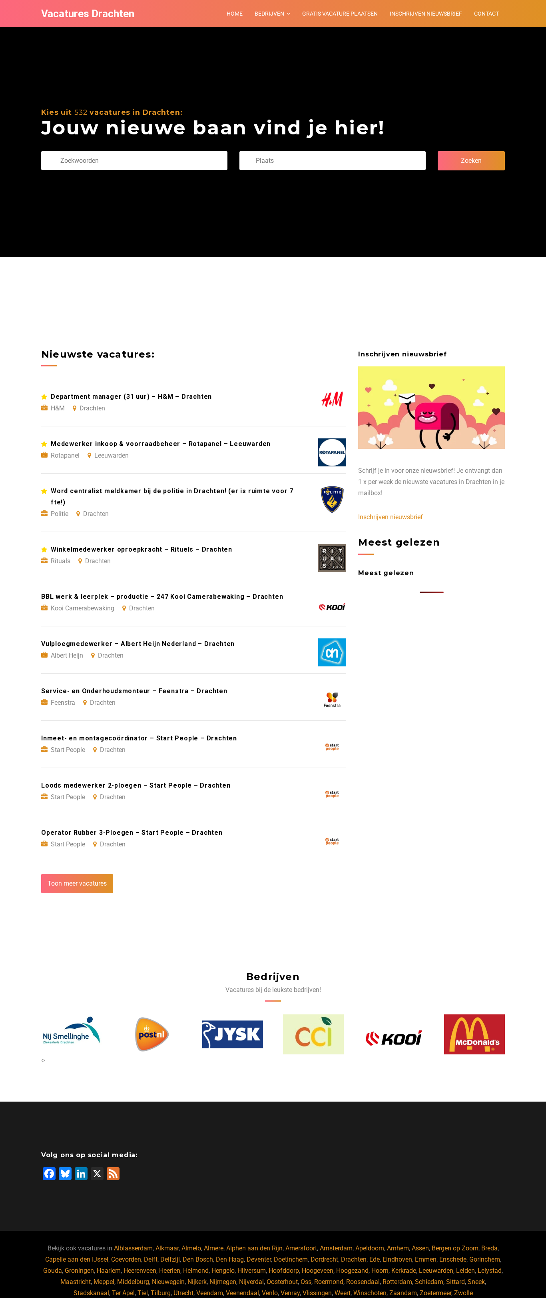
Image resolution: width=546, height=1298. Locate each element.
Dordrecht (324, 1259)
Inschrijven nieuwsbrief (426, 13)
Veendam (209, 1293)
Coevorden (126, 1259)
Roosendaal (363, 1282)
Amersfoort (301, 1248)
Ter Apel (123, 1293)
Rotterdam (397, 1282)
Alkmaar (167, 1248)
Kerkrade (403, 1270)
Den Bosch (198, 1259)
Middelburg (133, 1282)
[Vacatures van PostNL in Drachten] (110, 1034)
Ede (374, 1259)
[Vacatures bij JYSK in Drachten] (191, 1034)
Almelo (191, 1248)
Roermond (328, 1282)
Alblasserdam (133, 1248)
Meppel (104, 1282)
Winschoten (370, 1293)
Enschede (452, 1259)
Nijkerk (197, 1282)
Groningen (79, 1270)
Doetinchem (291, 1259)
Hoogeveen (317, 1270)
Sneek (476, 1282)
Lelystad (490, 1270)
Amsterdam (336, 1248)
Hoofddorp (284, 1270)
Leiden (465, 1270)
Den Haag (230, 1259)
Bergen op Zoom (455, 1248)
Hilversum (251, 1270)
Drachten (354, 1259)
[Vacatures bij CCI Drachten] (272, 1034)
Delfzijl (170, 1259)
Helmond (196, 1270)
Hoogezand (352, 1270)
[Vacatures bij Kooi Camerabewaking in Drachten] (352, 1034)
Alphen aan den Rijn (254, 1248)
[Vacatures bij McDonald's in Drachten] (433, 1034)
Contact (486, 13)
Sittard (455, 1282)
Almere (213, 1248)
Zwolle (463, 1293)
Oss (306, 1282)
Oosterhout (282, 1282)
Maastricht (75, 1282)
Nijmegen (222, 1282)
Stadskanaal (91, 1293)
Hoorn (380, 1270)
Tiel (142, 1293)
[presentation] (42, 1060)
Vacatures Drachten (87, 13)
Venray (290, 1293)
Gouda (52, 1270)
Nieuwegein (168, 1282)
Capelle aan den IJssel (76, 1259)
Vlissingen (317, 1293)
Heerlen (169, 1270)
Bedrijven (269, 13)
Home (235, 13)
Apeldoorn (369, 1248)
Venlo (270, 1293)
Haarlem (109, 1270)
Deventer (259, 1259)
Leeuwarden (436, 1270)
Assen (420, 1248)
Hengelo (223, 1270)
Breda (489, 1248)
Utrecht (183, 1293)
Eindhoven (397, 1259)
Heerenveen (140, 1270)
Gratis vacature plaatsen (340, 13)
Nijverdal (251, 1282)
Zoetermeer (435, 1293)
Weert (343, 1293)
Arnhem (398, 1248)
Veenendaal (242, 1293)
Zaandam (403, 1293)
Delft (150, 1259)
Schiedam (429, 1282)
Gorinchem (484, 1259)
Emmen (425, 1259)
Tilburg (161, 1293)
